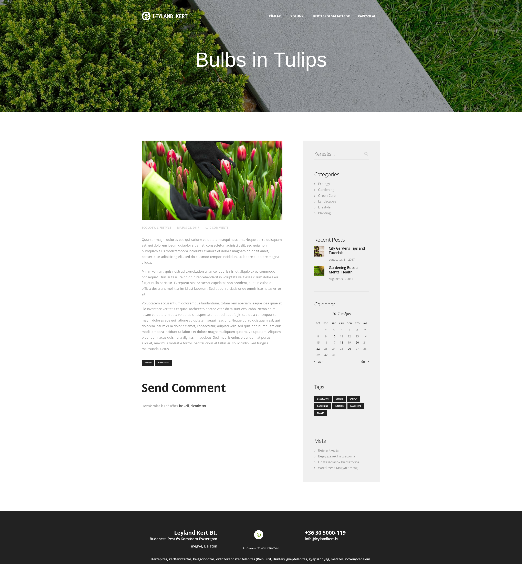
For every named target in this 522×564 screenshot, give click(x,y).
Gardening (326, 189)
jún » (364, 362)
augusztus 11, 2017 (342, 259)
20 (357, 342)
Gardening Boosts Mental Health (343, 269)
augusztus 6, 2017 (341, 279)
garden (353, 399)
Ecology (148, 227)
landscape (355, 406)
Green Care (327, 195)
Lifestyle (164, 227)
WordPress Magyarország (338, 468)
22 (318, 348)
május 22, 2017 (188, 227)
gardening (163, 362)
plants (320, 413)
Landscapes (327, 201)
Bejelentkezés (328, 450)
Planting (324, 213)
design (148, 362)
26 (349, 348)
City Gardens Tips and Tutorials (347, 250)
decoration (323, 399)
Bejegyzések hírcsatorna (336, 456)
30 (325, 355)
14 (365, 336)
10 (333, 336)
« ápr (319, 362)
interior (339, 406)
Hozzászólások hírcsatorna (338, 462)
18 (341, 342)
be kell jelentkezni (192, 406)
